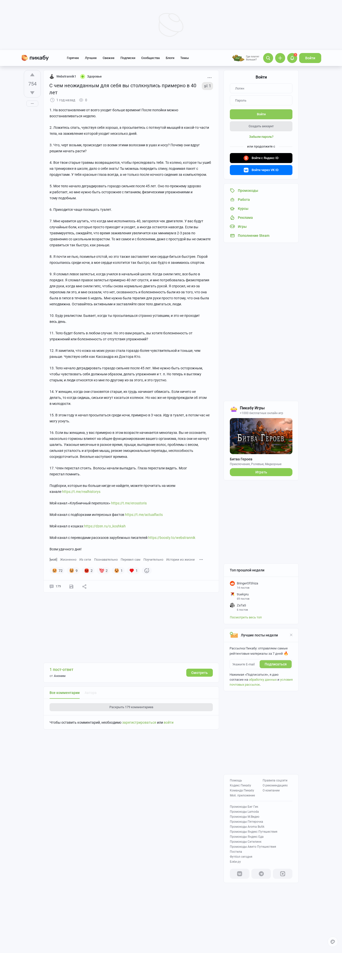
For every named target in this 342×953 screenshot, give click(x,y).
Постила (236, 851)
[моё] (53, 559)
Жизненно (68, 559)
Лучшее (91, 58)
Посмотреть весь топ (246, 617)
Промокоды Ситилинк (245, 841)
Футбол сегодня (241, 856)
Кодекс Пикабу (240, 785)
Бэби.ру (235, 861)
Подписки (127, 58)
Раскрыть (131, 707)
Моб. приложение (242, 795)
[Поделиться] (84, 586)
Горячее (73, 58)
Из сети (85, 559)
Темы (184, 58)
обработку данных (263, 679)
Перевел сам (130, 559)
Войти (310, 58)
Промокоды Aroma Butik (247, 826)
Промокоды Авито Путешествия (253, 846)
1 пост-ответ (61, 669)
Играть (261, 472)
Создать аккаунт (261, 126)
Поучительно (153, 559)
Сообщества (150, 58)
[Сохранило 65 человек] (71, 586)
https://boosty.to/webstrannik (171, 538)
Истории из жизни (180, 559)
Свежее (108, 58)
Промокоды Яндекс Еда (247, 836)
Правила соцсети (275, 780)
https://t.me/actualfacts (144, 515)
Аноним (60, 676)
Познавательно (106, 559)
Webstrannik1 (66, 76)
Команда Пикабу (242, 790)
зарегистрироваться (139, 722)
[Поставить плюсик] (32, 75)
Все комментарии (65, 693)
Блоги (170, 58)
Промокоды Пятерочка (246, 821)
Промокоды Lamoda (244, 811)
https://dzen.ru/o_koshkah (105, 526)
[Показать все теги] (201, 559)
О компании (271, 790)
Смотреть (199, 673)
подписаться (276, 664)
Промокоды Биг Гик (244, 806)
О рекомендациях (275, 785)
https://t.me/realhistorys (81, 492)
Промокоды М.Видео (244, 816)
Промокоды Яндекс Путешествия (253, 831)
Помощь (236, 780)
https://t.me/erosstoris (129, 503)
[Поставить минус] (32, 93)
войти (169, 722)
